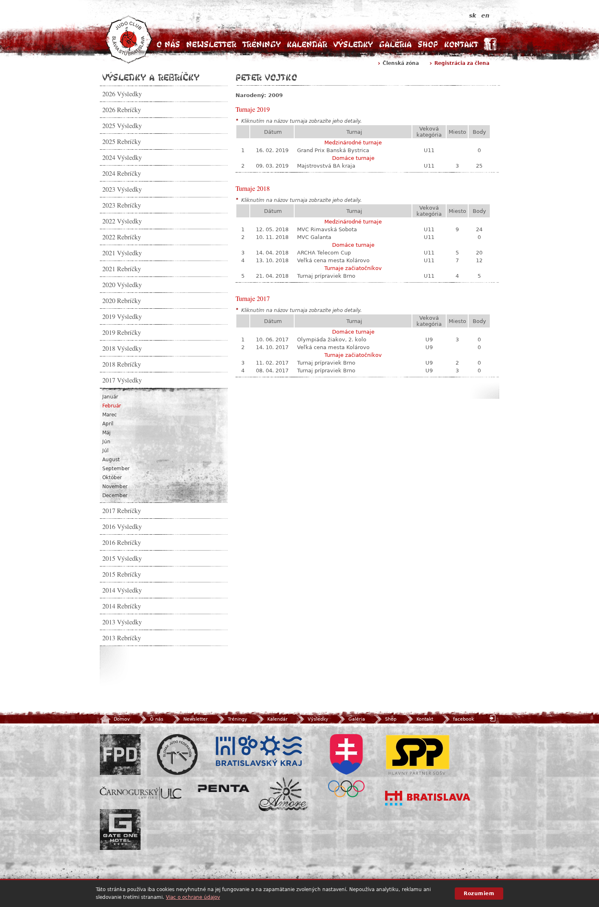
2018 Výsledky (122, 348)
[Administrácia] (493, 718)
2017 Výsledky (122, 380)
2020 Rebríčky (121, 300)
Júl (105, 451)
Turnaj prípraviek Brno (326, 276)
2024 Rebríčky (121, 173)
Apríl (107, 424)
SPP (417, 754)
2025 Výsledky (122, 125)
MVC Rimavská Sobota (327, 229)
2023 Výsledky (122, 189)
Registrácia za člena (461, 63)
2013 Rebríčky (121, 637)
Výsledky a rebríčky (150, 77)
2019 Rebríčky (121, 332)
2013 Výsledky (122, 621)
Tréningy (261, 44)
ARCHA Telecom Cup (324, 253)
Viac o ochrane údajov (193, 897)
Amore (283, 794)
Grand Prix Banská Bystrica (333, 150)
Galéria (395, 44)
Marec (109, 415)
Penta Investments (224, 788)
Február (111, 406)
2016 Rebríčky (121, 542)
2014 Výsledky (122, 590)
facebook (463, 719)
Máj (106, 433)
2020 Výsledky (122, 284)
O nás (168, 44)
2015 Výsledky (122, 558)
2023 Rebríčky (121, 205)
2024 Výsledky (122, 157)
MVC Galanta (314, 237)
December (115, 495)
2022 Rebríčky (121, 236)
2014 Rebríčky (121, 606)
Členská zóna (401, 63)
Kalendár (307, 44)
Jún (106, 442)
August (111, 459)
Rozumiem (479, 893)
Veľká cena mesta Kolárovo (333, 260)
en (485, 15)
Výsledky (353, 44)
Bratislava (428, 798)
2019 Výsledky (122, 316)
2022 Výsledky (122, 221)
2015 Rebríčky (121, 574)
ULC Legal (140, 793)
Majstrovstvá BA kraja (326, 166)
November (115, 486)
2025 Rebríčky (121, 141)
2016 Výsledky (122, 526)
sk (472, 15)
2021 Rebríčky (121, 268)
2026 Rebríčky (121, 109)
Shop (428, 44)
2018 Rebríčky (121, 364)
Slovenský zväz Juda (177, 754)
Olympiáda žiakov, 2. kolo (331, 339)
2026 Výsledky (122, 93)
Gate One (120, 829)
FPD (120, 754)
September (116, 468)
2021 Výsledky (122, 252)
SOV (346, 765)
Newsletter (211, 44)
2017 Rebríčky (121, 510)
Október (112, 477)
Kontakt (461, 44)
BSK (259, 751)
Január (110, 397)
